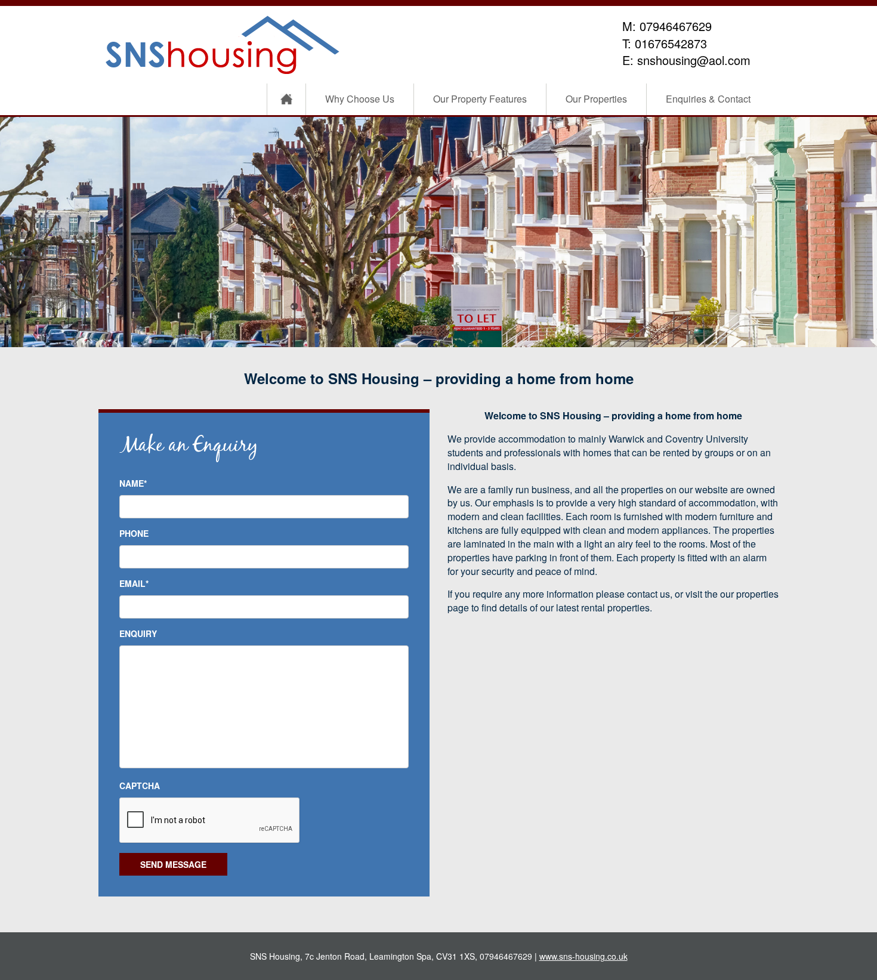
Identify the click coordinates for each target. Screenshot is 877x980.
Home (286, 99)
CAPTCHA (139, 786)
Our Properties (596, 99)
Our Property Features (480, 99)
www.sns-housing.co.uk (583, 956)
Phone (134, 533)
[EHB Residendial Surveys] (223, 44)
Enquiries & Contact (708, 99)
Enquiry (138, 633)
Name (133, 483)
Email (134, 583)
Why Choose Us (359, 99)
